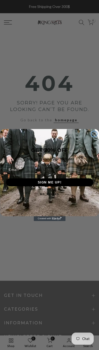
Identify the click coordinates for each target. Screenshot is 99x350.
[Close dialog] (94, 134)
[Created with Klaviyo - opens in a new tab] (49, 218)
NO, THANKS (49, 194)
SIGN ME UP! (49, 182)
